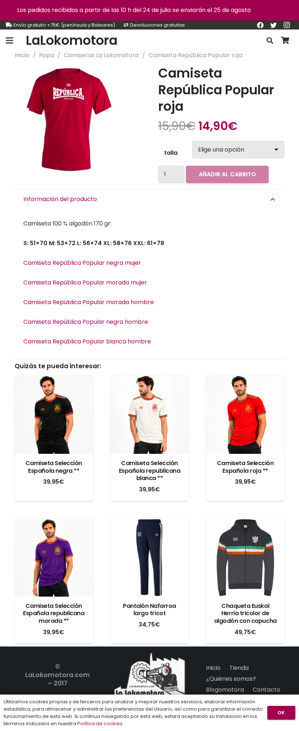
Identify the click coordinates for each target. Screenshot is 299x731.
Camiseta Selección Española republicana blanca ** (149, 471)
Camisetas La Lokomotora (101, 55)
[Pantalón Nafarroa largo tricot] (149, 557)
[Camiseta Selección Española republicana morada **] (54, 557)
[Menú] (9, 40)
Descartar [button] (267, 10)
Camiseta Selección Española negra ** (54, 467)
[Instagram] (286, 25)
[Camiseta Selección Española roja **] (245, 415)
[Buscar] (270, 40)
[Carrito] (285, 40)
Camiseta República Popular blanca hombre (87, 341)
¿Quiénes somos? (231, 679)
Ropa (46, 55)
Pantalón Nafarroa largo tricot (149, 610)
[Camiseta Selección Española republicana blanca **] (149, 415)
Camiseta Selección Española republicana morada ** (53, 613)
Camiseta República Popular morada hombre (88, 302)
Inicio (22, 55)
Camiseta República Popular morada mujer (85, 282)
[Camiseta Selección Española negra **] (54, 415)
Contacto (266, 689)
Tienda (239, 668)
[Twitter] (273, 25)
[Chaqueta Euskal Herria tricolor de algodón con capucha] (245, 557)
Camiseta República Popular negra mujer (82, 263)
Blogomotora (225, 689)
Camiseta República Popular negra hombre (85, 322)
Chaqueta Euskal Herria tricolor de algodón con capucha (245, 613)
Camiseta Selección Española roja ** (245, 467)
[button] (129, 76)
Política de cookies (100, 723)
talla (171, 153)
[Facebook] (260, 25)
